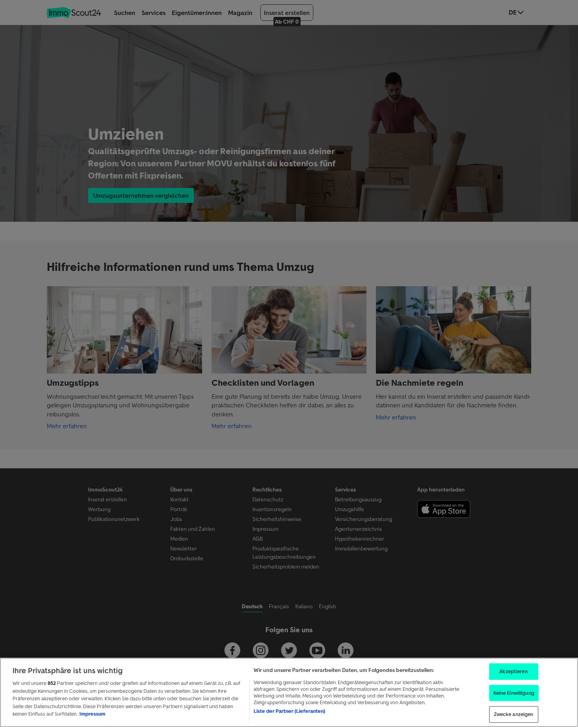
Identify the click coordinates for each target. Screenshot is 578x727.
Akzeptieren (513, 671)
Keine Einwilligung (513, 693)
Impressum (92, 713)
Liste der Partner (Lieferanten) (289, 711)
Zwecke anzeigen (514, 714)
